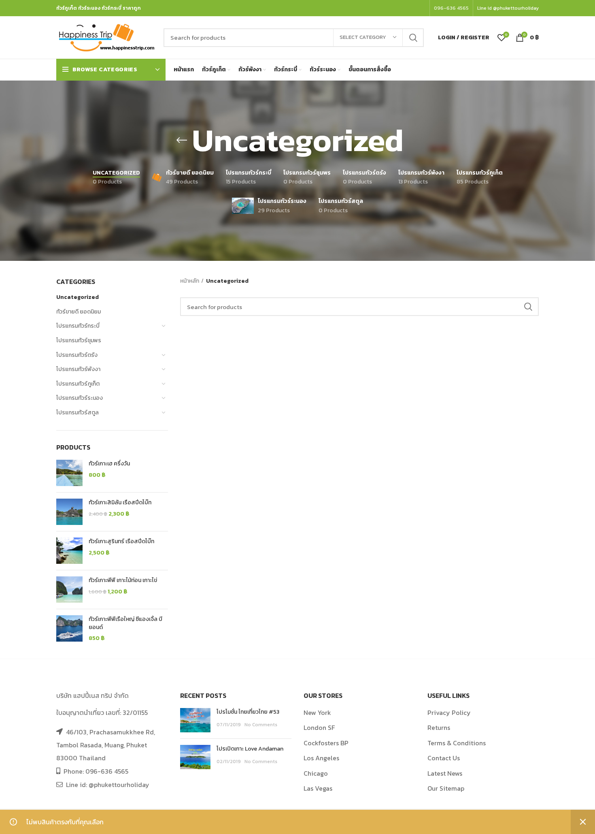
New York (317, 712)
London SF (319, 727)
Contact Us (443, 758)
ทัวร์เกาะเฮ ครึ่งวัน (109, 464)
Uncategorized (77, 297)
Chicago (316, 773)
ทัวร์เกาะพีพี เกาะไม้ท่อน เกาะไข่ (123, 580)
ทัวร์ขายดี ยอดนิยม (78, 311)
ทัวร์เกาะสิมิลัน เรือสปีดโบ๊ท (120, 503)
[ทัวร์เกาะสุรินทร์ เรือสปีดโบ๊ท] (69, 551)
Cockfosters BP (326, 743)
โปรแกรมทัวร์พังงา (78, 369)
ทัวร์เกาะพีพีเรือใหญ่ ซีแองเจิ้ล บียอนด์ (125, 623)
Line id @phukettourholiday (508, 8)
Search (413, 37)
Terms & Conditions (456, 743)
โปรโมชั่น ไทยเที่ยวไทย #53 (248, 712)
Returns (438, 727)
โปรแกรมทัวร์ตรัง (77, 355)
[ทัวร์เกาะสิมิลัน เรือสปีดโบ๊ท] (69, 512)
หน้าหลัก (189, 281)
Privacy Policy (449, 712)
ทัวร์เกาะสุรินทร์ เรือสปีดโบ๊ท (121, 542)
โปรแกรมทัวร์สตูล (77, 412)
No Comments (260, 724)
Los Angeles (321, 758)
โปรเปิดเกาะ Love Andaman (250, 748)
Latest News (444, 773)
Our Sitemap (445, 788)
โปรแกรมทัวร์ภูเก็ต (78, 384)
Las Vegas (318, 788)
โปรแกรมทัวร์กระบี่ (78, 326)
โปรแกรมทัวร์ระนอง (79, 398)
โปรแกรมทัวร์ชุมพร (78, 340)
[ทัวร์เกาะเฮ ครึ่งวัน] (69, 473)
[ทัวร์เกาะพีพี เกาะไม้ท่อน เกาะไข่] (69, 589)
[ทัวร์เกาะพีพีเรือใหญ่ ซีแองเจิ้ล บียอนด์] (69, 628)
